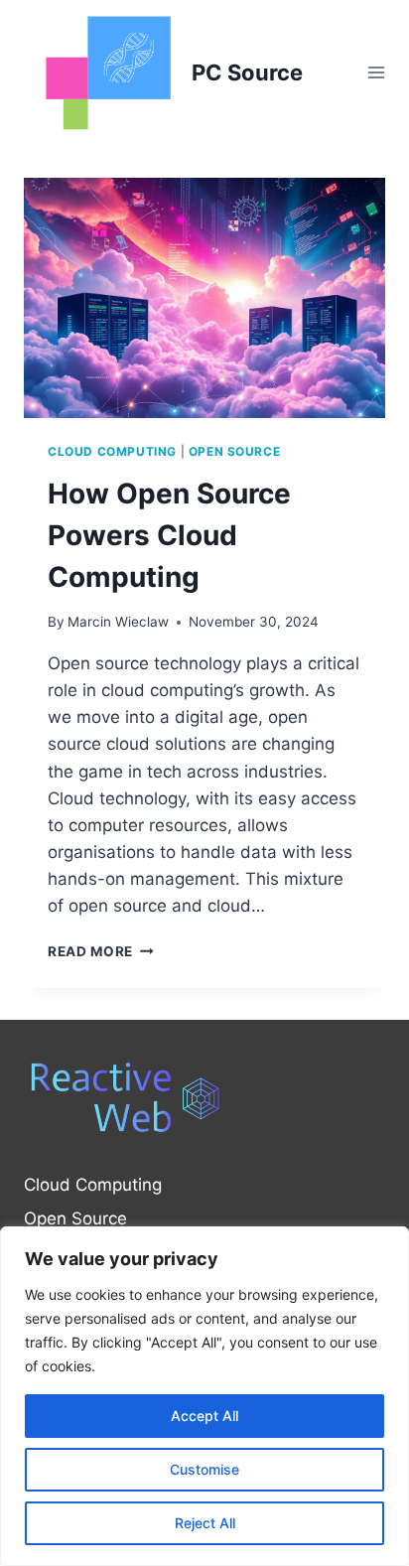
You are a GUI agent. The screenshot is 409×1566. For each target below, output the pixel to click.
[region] (204, 1396)
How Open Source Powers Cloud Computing (169, 535)
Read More (101, 951)
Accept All (204, 1415)
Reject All (205, 1522)
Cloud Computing (112, 451)
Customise (204, 1469)
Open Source (235, 451)
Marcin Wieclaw (118, 622)
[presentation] (204, 298)
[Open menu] (375, 73)
